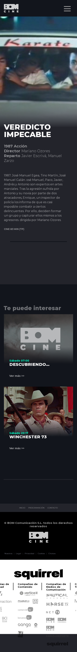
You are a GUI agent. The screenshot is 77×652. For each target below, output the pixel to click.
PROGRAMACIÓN (36, 508)
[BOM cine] (9, 19)
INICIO (22, 508)
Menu (67, 9)
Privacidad (29, 553)
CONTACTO (52, 508)
